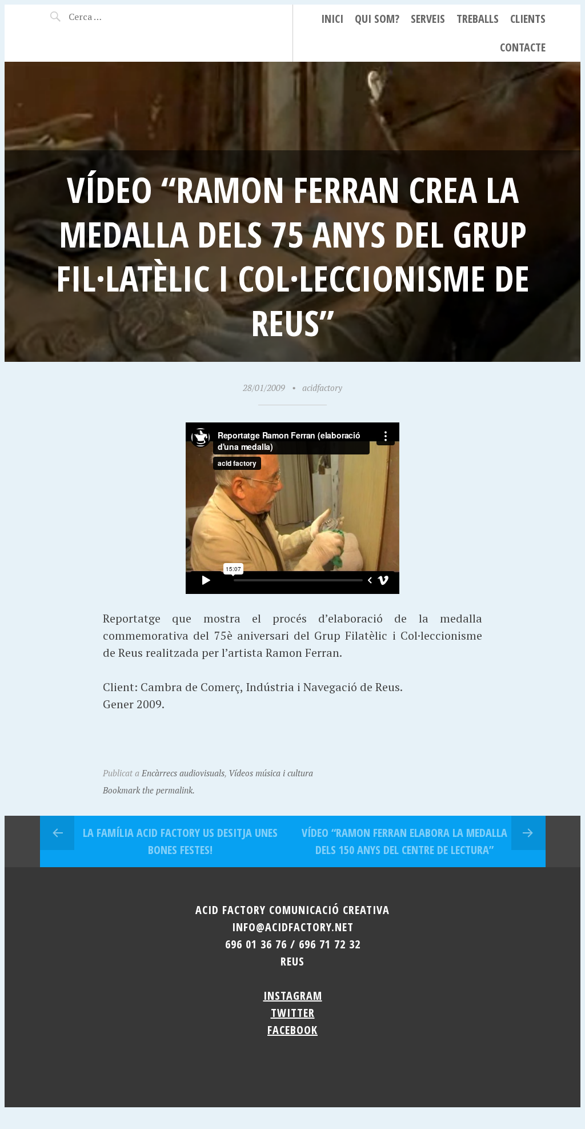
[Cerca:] (107, 17)
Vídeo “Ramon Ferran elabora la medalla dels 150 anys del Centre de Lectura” (404, 841)
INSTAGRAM (292, 995)
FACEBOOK (292, 1030)
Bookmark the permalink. (149, 790)
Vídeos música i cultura (271, 773)
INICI (332, 18)
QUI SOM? (377, 18)
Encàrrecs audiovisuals (183, 773)
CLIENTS (528, 18)
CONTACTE (523, 47)
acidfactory (322, 387)
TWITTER (293, 1012)
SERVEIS (428, 18)
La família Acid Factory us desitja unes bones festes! (180, 841)
